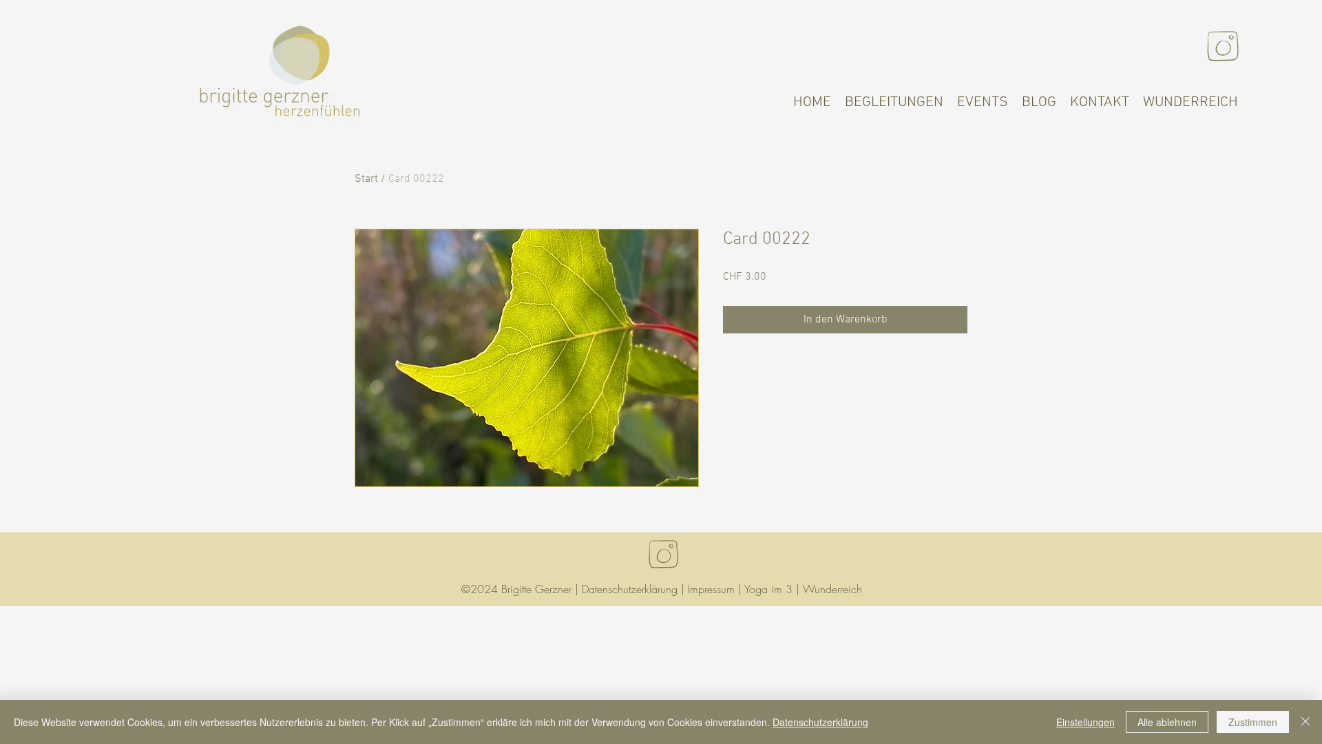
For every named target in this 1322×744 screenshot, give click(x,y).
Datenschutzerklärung (630, 589)
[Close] (1305, 722)
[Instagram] (1222, 46)
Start (366, 179)
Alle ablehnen (1167, 722)
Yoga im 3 (768, 589)
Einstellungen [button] (1085, 722)
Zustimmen (1252, 722)
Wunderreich (832, 589)
